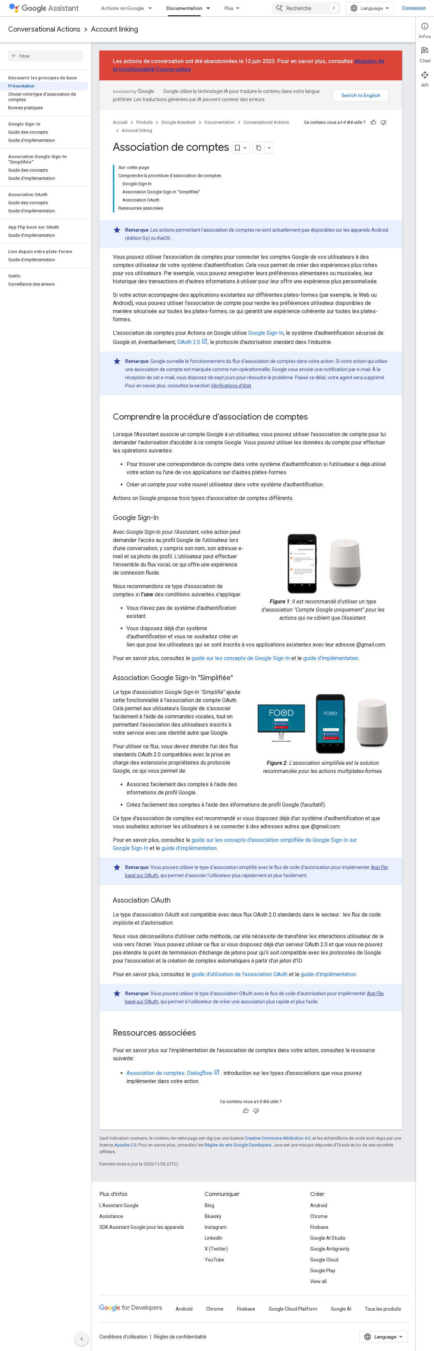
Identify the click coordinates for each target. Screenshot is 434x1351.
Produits (144, 122)
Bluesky (213, 1216)
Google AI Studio (328, 1238)
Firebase (319, 1227)
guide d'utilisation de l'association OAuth (240, 974)
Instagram (216, 1227)
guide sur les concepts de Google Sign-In (241, 658)
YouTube (214, 1259)
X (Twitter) (216, 1249)
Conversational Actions (44, 29)
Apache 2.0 (125, 1144)
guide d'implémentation (330, 658)
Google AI (341, 1309)
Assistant (63, 8)
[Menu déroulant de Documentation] (210, 8)
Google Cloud (324, 1259)
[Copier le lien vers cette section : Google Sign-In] (165, 518)
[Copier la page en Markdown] (259, 148)
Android (318, 1205)
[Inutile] (383, 122)
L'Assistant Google (119, 1205)
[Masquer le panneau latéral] (81, 1339)
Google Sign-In (265, 333)
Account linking (114, 29)
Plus (229, 8)
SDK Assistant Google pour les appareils (141, 1227)
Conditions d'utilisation (123, 1336)
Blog (209, 1205)
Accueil (120, 122)
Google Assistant (178, 122)
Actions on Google (122, 8)
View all (318, 1281)
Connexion (414, 8)
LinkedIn (213, 1238)
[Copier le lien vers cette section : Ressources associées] (203, 1033)
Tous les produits (383, 1309)
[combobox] (306, 8)
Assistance (111, 1216)
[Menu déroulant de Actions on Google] (152, 8)
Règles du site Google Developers (237, 1144)
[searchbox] (45, 56)
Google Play (322, 1270)
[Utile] (373, 122)
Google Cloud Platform (293, 1309)
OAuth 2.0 (188, 342)
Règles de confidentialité (180, 1336)
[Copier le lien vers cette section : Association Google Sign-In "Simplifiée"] (239, 678)
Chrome (319, 1216)
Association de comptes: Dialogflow (169, 1073)
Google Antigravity (330, 1249)
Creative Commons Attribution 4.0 (277, 1138)
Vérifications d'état (231, 385)
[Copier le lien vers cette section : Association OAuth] (177, 901)
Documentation (184, 8)
